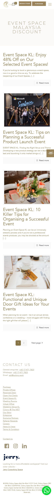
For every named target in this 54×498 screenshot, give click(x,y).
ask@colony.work (16, 375)
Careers (6, 423)
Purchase (7, 387)
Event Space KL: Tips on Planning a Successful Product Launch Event (26, 137)
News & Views (9, 426)
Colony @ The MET (11, 409)
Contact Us (8, 439)
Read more (44, 83)
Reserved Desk (9, 392)
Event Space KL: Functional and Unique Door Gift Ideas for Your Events (26, 302)
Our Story (7, 412)
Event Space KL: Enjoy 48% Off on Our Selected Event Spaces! (25, 59)
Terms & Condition (11, 429)
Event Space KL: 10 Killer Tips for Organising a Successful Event (26, 217)
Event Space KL (9, 398)
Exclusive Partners (10, 418)
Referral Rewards (10, 421)
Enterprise (7, 415)
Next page (36, 343)
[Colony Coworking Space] (9, 4)
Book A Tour (25, 3)
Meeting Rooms (10, 401)
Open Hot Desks (10, 395)
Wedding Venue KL (11, 407)
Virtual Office (8, 404)
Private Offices (9, 390)
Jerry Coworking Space (13, 469)
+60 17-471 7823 (26, 369)
